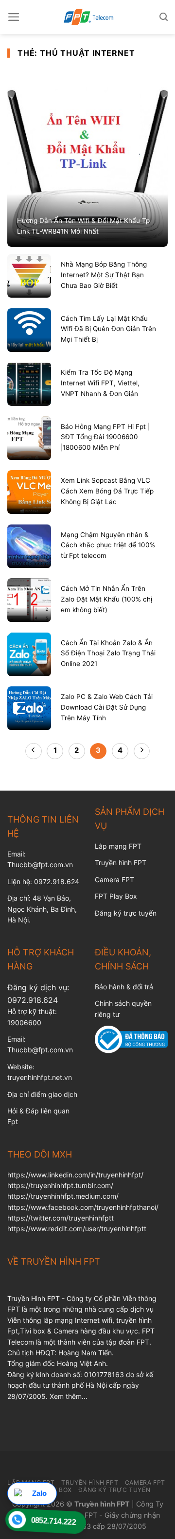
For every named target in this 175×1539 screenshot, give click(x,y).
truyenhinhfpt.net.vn (39, 1077)
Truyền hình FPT (120, 862)
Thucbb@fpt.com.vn (40, 1050)
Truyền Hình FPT (89, 1482)
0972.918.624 (32, 1000)
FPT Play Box (116, 896)
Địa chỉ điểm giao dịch (42, 1094)
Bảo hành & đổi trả (124, 987)
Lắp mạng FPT (118, 846)
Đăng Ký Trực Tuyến (114, 1489)
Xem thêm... (69, 1396)
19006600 (24, 1022)
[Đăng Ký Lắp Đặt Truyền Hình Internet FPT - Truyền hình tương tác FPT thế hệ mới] (87, 16)
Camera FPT (114, 879)
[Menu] (13, 17)
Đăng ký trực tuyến (126, 913)
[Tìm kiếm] (163, 17)
